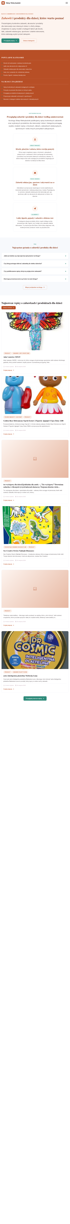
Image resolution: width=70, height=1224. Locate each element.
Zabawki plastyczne (20, 672)
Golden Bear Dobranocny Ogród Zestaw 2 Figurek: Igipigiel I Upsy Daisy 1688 (33, 420)
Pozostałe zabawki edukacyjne (15, 547)
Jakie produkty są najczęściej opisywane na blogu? (22, 256)
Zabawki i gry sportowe (21, 353)
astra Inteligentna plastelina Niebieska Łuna (20, 675)
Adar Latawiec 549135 (11, 357)
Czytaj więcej (7, 370)
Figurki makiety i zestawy (13, 417)
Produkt (8, 353)
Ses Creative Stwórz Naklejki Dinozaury (18, 550)
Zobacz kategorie (28, 40)
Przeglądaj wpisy (9, 40)
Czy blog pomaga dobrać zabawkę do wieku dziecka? (23, 263)
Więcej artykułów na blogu (33, 287)
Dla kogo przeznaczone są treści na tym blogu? (21, 279)
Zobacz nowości (7, 307)
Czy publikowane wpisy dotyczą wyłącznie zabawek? (23, 271)
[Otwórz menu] (67, 3)
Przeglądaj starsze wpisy (34, 698)
